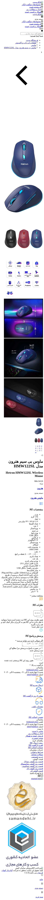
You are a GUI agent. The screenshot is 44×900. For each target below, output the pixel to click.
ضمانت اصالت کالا (35, 748)
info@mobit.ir (32, 674)
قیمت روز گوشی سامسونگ (32, 764)
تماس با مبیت (37, 731)
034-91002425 (32, 670)
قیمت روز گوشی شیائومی (32, 766)
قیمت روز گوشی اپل (34, 768)
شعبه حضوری (37, 738)
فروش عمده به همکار (34, 736)
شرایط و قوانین (37, 752)
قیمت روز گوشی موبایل (33, 761)
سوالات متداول (37, 754)
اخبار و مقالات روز (35, 734)
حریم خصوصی (37, 757)
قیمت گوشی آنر (36, 771)
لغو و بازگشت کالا (36, 745)
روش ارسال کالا (36, 743)
